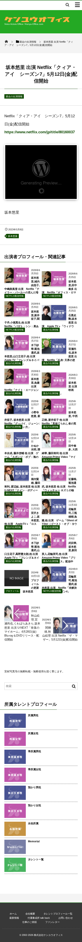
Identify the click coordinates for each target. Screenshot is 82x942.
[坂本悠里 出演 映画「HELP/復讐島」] (54, 386)
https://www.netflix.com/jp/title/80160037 (39, 132)
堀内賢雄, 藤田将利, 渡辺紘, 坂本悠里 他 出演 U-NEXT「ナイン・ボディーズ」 (23, 486)
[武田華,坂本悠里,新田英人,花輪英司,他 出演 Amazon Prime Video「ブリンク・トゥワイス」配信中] (54, 546)
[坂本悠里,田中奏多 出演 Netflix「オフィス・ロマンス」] (54, 284)
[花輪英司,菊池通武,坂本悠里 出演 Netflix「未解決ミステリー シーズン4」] (54, 580)
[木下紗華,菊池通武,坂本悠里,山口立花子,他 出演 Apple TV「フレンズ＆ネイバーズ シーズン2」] (16, 348)
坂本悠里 (12, 236)
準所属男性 (34, 751)
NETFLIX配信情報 (15, 296)
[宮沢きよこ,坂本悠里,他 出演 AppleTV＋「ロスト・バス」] (16, 516)
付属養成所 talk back (39, 918)
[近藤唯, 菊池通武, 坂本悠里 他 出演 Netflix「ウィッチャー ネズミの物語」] (54, 479)
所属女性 (33, 733)
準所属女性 (34, 769)
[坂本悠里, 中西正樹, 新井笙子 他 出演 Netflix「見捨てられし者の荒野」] (54, 412)
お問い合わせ (65, 918)
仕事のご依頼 (29, 922)
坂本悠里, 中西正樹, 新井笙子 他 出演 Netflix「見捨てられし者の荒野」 (60, 420)
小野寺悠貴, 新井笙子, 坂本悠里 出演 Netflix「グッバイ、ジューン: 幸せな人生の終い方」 (22, 420)
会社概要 (30, 913)
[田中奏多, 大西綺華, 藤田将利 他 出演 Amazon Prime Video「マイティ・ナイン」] (54, 445)
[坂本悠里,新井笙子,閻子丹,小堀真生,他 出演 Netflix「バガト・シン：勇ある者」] (16, 315)
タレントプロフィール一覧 (58, 913)
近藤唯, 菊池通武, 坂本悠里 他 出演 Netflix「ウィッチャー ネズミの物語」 (59, 486)
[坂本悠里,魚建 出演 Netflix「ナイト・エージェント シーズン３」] (16, 382)
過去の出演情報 (14, 96)
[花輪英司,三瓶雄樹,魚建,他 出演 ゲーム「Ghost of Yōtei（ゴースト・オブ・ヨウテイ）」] (54, 512)
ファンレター (52, 922)
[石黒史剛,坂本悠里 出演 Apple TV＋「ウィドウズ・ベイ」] (54, 318)
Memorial (34, 841)
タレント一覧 (36, 859)
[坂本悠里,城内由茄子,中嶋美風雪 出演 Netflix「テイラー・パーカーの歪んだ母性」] (16, 281)
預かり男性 (34, 787)
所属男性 (33, 715)
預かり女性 (34, 805)
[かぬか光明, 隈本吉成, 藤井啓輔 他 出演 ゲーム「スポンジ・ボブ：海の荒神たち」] (16, 445)
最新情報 (14, 918)
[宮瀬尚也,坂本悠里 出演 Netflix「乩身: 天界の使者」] (54, 352)
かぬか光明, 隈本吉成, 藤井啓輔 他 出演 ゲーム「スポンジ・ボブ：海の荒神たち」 (22, 453)
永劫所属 (33, 823)
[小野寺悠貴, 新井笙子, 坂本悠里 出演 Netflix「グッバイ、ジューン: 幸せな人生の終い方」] (16, 412)
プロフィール (12, 591)
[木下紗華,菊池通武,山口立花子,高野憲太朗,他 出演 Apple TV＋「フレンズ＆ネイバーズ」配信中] (16, 546)
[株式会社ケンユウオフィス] (37, 21)
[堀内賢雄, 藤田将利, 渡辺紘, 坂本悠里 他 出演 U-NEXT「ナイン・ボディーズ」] (16, 479)
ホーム (13, 913)
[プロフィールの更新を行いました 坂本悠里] (16, 585)
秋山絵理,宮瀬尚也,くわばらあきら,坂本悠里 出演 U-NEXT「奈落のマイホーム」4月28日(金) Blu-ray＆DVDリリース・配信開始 (22, 627)
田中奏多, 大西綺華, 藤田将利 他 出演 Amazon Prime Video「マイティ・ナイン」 (60, 453)
